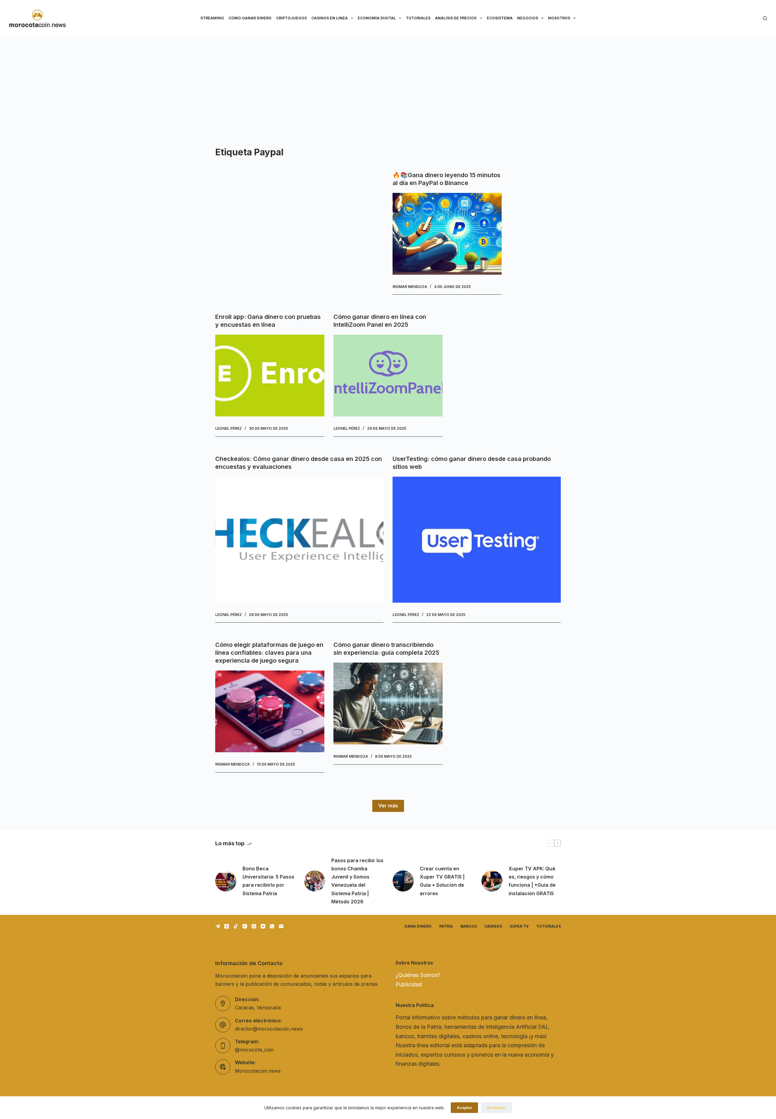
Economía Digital (377, 18)
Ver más (388, 806)
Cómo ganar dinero (250, 18)
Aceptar (464, 1107)
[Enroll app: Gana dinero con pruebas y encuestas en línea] (269, 375)
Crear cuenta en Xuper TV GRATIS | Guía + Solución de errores (442, 881)
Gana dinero (418, 926)
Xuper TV (519, 926)
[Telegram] (217, 926)
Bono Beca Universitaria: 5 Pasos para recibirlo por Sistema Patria (268, 881)
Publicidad (409, 984)
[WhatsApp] (272, 926)
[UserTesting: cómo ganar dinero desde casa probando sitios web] (477, 540)
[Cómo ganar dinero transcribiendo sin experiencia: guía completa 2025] (388, 703)
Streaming (212, 18)
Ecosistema (500, 18)
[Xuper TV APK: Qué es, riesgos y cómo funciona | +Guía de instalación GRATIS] (492, 881)
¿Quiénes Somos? (418, 975)
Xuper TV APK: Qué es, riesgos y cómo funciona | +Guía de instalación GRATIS (532, 881)
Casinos (493, 926)
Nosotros (559, 18)
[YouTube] (263, 926)
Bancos (468, 926)
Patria (446, 926)
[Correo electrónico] (281, 926)
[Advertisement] (388, 81)
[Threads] (254, 926)
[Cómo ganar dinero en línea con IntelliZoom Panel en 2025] (388, 375)
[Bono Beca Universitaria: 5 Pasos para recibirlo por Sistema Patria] (225, 881)
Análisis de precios (456, 18)
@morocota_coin (254, 1050)
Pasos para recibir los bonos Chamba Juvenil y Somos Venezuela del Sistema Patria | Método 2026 (357, 881)
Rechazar (496, 1107)
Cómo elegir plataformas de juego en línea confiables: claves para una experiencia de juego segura (269, 652)
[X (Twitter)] (226, 926)
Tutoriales (418, 18)
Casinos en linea (329, 18)
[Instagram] (244, 926)
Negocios (527, 18)
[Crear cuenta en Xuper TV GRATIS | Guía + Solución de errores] (403, 881)
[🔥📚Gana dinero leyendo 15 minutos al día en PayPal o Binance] (447, 234)
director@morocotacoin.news (269, 1029)
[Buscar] (765, 18)
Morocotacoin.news (258, 1071)
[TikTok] (235, 926)
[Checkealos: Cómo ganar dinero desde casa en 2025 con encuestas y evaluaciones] (299, 540)
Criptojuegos (291, 18)
